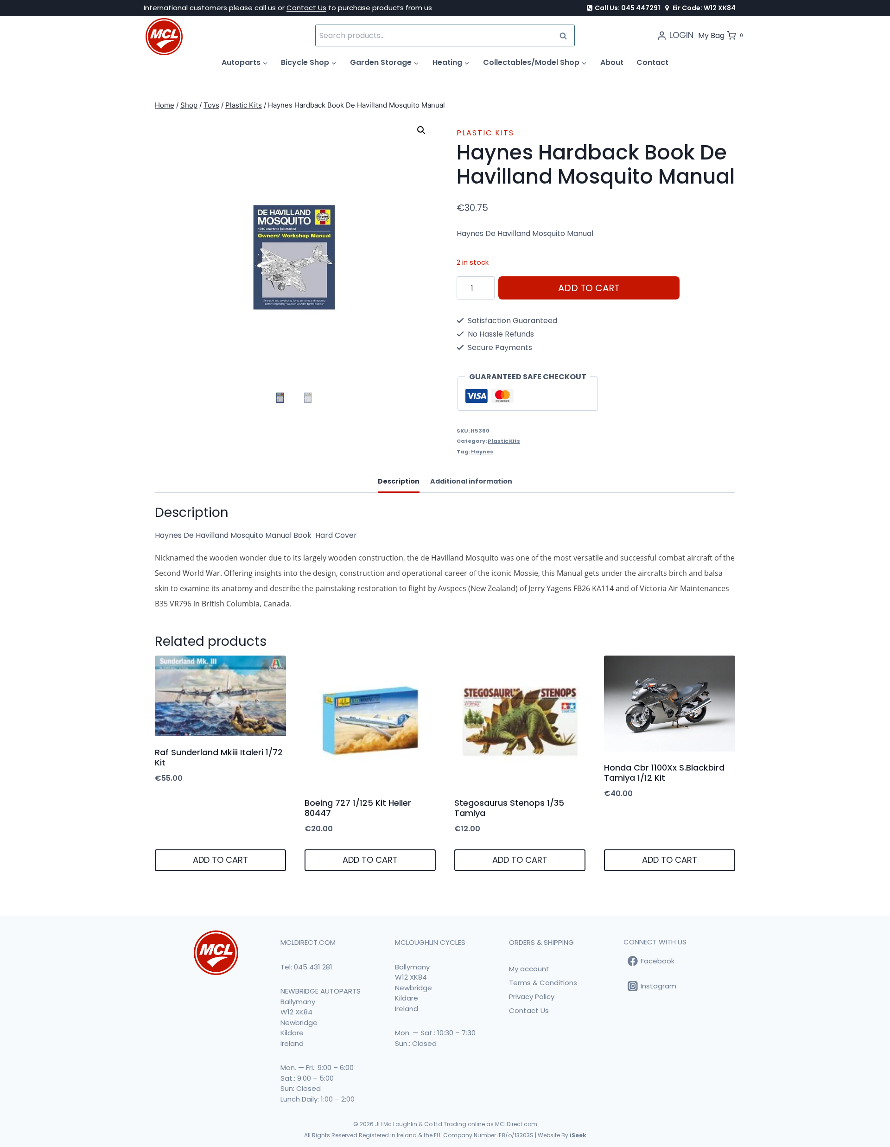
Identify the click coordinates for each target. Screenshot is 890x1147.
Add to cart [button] (220, 860)
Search (566, 35)
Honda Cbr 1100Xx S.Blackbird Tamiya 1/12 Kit (664, 773)
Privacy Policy (531, 996)
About (611, 62)
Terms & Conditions (543, 983)
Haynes (482, 451)
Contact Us (306, 8)
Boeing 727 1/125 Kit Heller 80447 (358, 808)
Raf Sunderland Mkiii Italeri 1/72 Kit (219, 757)
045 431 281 (313, 967)
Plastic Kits (485, 132)
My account (529, 969)
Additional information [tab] (471, 481)
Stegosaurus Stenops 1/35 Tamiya (509, 808)
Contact (652, 62)
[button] (421, 130)
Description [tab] (399, 481)
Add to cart (588, 287)
